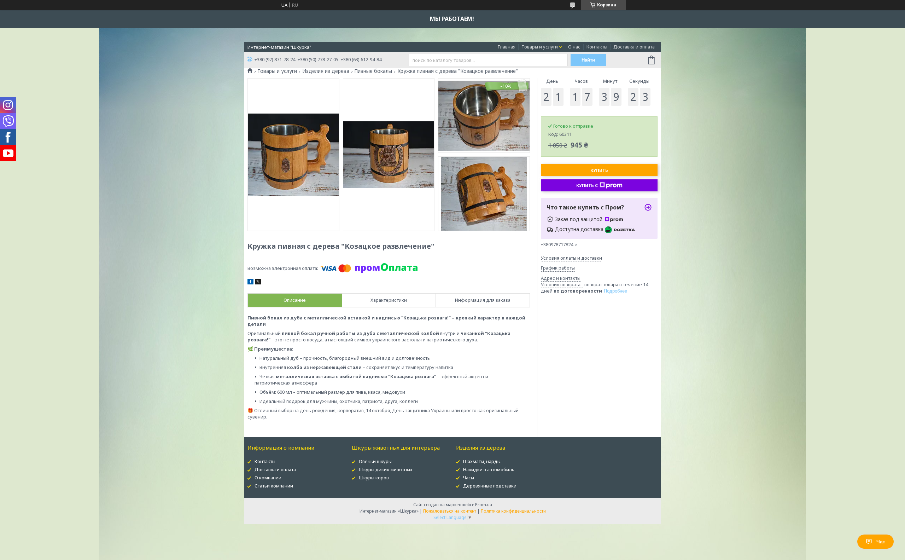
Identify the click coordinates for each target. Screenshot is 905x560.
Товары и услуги (539, 47)
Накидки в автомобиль (488, 469)
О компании (268, 477)
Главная (506, 47)
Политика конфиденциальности (513, 511)
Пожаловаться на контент (449, 511)
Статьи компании (274, 486)
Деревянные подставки (489, 486)
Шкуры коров (374, 477)
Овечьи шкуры (375, 461)
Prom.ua (483, 505)
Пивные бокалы (373, 71)
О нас (574, 47)
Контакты (596, 47)
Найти (588, 60)
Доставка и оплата (634, 47)
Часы (468, 477)
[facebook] (250, 282)
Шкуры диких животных (386, 469)
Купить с (587, 186)
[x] (258, 282)
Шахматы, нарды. (482, 461)
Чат (880, 541)
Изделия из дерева (325, 71)
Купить (599, 170)
